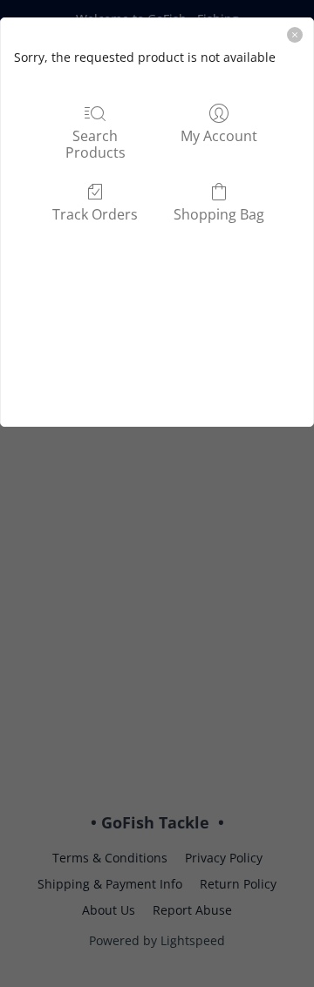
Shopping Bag (219, 214)
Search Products (95, 143)
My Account (219, 135)
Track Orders (95, 214)
